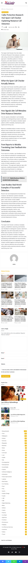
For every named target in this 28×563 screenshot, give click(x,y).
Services (4, 440)
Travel (3, 534)
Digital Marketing (6, 503)
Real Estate (5, 481)
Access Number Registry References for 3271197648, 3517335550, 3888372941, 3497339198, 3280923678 (7, 319)
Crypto (3, 495)
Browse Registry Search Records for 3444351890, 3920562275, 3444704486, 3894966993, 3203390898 (20, 319)
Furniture (4, 519)
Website (3, 364)
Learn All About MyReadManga (9, 402)
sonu (5, 27)
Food (3, 486)
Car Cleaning (5, 483)
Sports (3, 491)
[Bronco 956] (5, 410)
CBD (3, 500)
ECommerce (5, 522)
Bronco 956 (13, 408)
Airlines (4, 507)
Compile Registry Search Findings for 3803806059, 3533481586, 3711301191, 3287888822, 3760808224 (6, 285)
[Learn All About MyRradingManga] (5, 423)
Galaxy (3, 531)
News (3, 447)
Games (3, 438)
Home (4, 9)
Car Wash (4, 515)
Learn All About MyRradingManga (18, 421)
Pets (3, 488)
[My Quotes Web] (10, 3)
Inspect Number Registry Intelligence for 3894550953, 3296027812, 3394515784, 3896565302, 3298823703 (21, 285)
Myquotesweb (9, 9)
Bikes (3, 505)
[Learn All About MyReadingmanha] (5, 416)
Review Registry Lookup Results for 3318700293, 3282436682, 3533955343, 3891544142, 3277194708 (20, 302)
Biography (4, 443)
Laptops (4, 479)
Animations (4, 474)
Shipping (4, 524)
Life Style (4, 452)
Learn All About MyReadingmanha (18, 414)
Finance (4, 512)
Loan (3, 455)
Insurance (4, 529)
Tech (3, 433)
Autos (3, 450)
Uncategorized (5, 462)
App (3, 459)
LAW (3, 498)
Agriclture (4, 517)
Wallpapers (4, 436)
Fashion (4, 469)
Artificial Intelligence (7, 471)
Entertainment (5, 464)
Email (3, 358)
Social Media (5, 467)
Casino (3, 510)
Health (3, 457)
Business (4, 445)
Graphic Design (5, 493)
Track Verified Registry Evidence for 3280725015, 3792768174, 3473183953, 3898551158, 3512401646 (6, 302)
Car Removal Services (7, 527)
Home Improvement (7, 476)
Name (3, 352)
